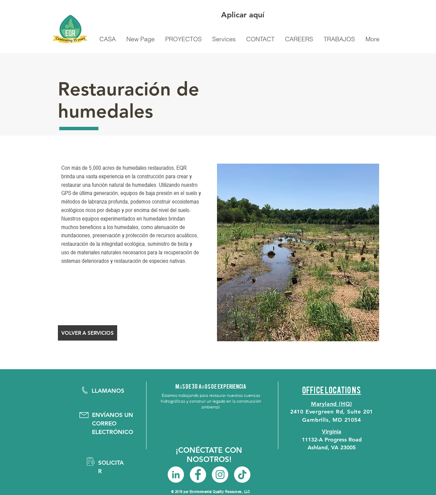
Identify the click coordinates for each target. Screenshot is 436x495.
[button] (87, 333)
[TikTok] (242, 474)
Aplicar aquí (242, 14)
